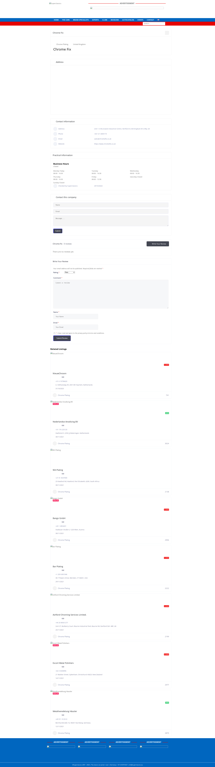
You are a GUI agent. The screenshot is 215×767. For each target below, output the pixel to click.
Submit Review (62, 338)
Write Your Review (159, 244)
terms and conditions (96, 333)
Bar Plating (58, 566)
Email (56, 323)
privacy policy (82, 333)
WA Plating (58, 470)
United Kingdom (79, 44)
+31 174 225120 (61, 429)
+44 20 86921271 (62, 623)
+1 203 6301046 (61, 574)
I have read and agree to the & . (80, 333)
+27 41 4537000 (61, 478)
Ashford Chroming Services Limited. (69, 614)
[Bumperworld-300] (61, 758)
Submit (57, 231)
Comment (57, 278)
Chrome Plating (62, 44)
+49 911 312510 (61, 719)
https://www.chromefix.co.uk (105, 144)
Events (140, 20)
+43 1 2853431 (61, 526)
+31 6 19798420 (61, 381)
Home (56, 20)
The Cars (66, 20)
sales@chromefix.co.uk (102, 139)
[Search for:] (154, 23)
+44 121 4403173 (100, 134)
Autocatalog (128, 20)
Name (56, 312)
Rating (56, 272)
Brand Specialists (81, 20)
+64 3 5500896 (61, 671)
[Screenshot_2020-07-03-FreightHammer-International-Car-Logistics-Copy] (123, 758)
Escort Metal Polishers (63, 663)
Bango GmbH (59, 518)
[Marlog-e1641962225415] (127, 14)
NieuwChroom (59, 373)
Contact (150, 20)
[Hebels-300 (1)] (92, 758)
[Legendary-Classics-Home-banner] (154, 758)
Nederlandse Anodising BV (65, 421)
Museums (115, 20)
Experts (95, 20)
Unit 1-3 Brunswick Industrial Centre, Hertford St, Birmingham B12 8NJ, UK (122, 129)
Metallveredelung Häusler (65, 711)
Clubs (104, 20)
